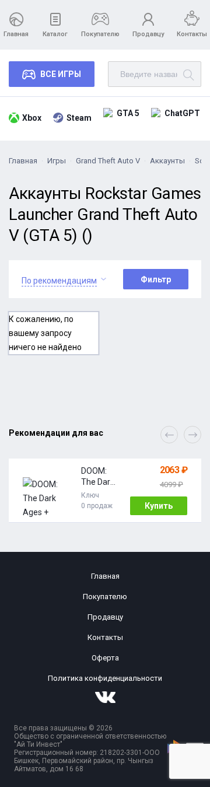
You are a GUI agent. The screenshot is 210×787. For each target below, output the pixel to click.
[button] (192, 434)
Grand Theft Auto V (108, 161)
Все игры (60, 74)
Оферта (105, 657)
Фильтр (156, 279)
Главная (16, 34)
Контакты (192, 34)
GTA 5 (128, 113)
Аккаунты (167, 161)
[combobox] (59, 279)
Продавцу (148, 34)
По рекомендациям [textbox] (59, 280)
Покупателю (100, 34)
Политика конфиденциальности (105, 678)
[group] (105, 491)
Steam (79, 118)
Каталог (55, 34)
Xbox (31, 118)
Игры (56, 161)
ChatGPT (182, 113)
